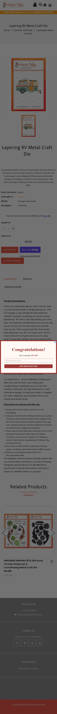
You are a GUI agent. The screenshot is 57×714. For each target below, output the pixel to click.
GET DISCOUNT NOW (28, 366)
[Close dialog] (55, 342)
